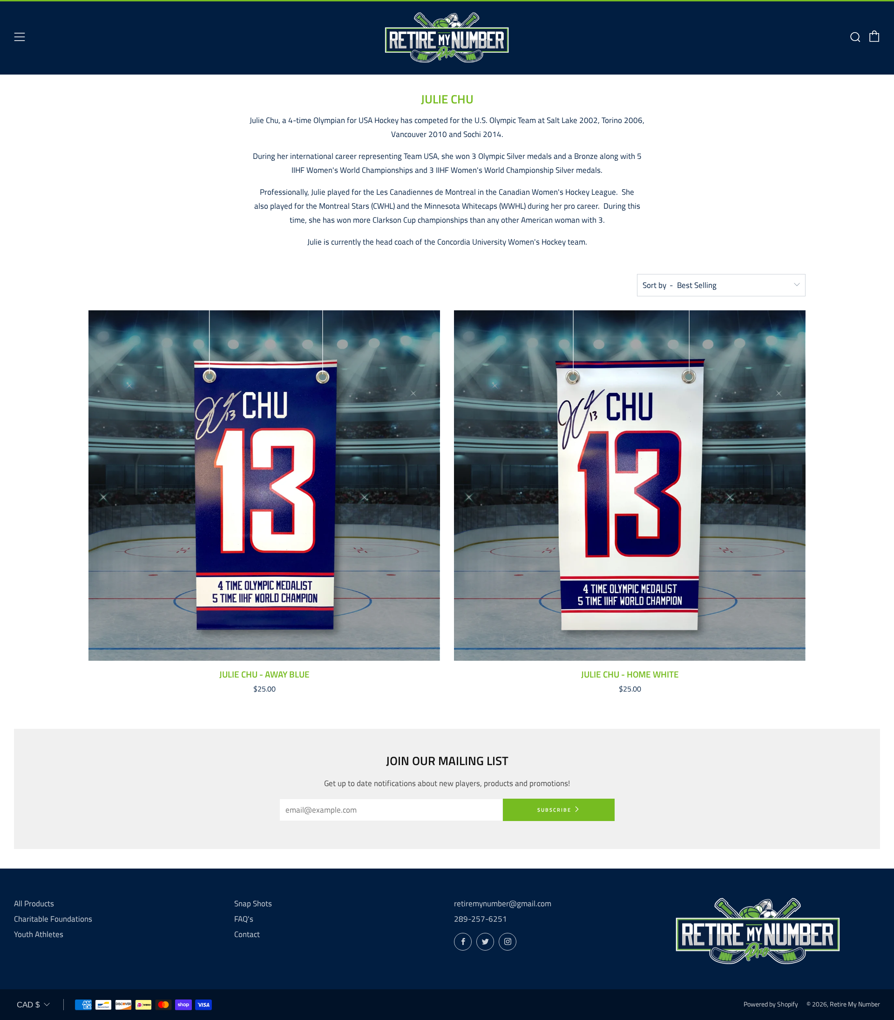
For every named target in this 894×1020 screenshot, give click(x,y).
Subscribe (554, 810)
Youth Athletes (38, 934)
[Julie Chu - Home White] (630, 485)
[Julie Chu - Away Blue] (264, 485)
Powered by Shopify (771, 1004)
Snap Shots (253, 903)
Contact (247, 934)
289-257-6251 (480, 919)
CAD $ (28, 1004)
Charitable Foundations (53, 919)
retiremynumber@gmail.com (502, 903)
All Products (34, 903)
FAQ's (243, 919)
